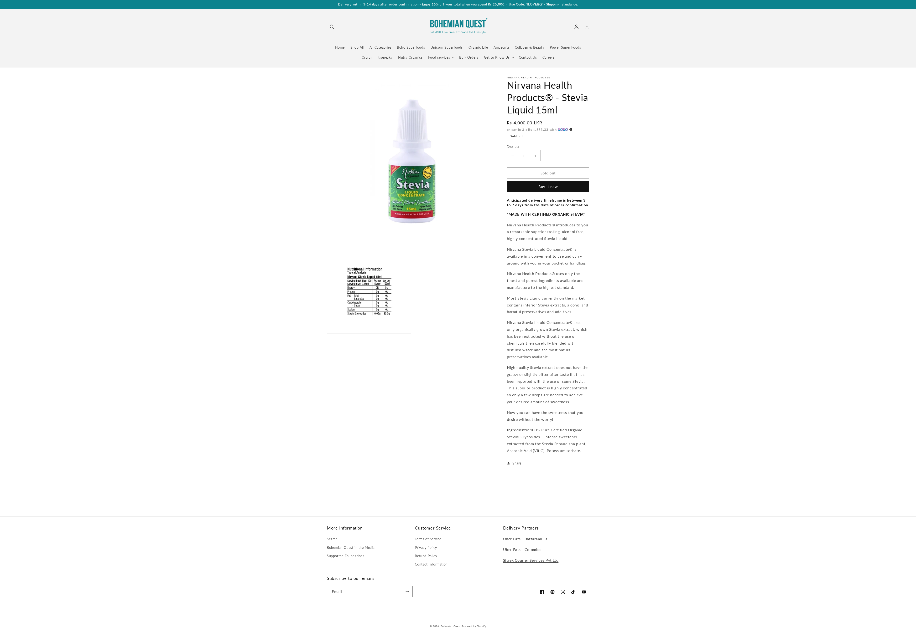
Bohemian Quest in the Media (351, 547)
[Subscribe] (407, 591)
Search (332, 539)
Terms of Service (428, 539)
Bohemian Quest (451, 626)
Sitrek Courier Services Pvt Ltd (531, 560)
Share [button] (516, 463)
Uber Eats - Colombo (522, 549)
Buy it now (548, 186)
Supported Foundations (345, 556)
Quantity (513, 146)
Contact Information (431, 564)
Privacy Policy (426, 547)
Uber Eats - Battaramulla (525, 538)
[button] (332, 27)
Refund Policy (426, 556)
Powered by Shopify (474, 626)
